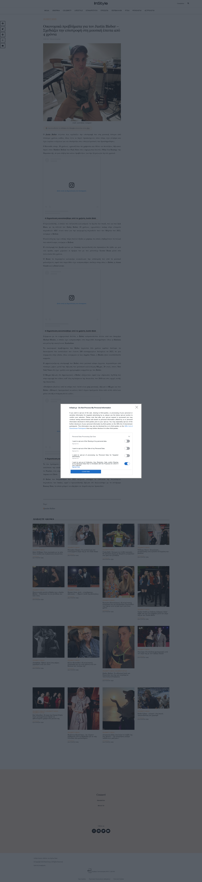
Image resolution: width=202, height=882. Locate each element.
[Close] (137, 408)
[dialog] (101, 441)
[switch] (127, 441)
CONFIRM (86, 471)
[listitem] (101, 436)
